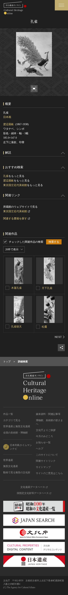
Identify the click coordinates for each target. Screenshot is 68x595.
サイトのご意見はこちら (49, 473)
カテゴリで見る (11, 420)
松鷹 (44, 326)
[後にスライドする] (60, 337)
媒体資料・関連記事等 (48, 414)
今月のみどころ (44, 436)
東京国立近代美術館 (15, 185)
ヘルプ (39, 448)
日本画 (7, 117)
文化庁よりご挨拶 (46, 430)
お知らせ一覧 (43, 442)
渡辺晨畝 (8, 124)
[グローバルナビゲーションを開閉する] (61, 5)
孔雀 (5, 176)
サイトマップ (43, 467)
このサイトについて (47, 454)
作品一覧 (8, 414)
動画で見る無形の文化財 (16, 472)
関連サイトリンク (46, 460)
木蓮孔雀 (16, 288)
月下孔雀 (47, 288)
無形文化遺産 (10, 466)
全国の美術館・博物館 (15, 432)
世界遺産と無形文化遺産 (16, 426)
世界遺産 (8, 460)
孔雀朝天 (16, 326)
